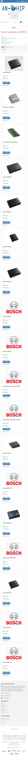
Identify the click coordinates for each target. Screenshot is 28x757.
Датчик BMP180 (7, 316)
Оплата (2, 703)
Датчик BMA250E (7, 488)
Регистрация (24, 1)
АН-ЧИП (13, 729)
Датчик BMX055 (7, 523)
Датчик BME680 (7, 351)
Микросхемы (3, 40)
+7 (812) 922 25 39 (14, 12)
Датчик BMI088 (7, 211)
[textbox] (8, 22)
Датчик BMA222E (7, 662)
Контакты (3, 708)
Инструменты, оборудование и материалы (9, 38)
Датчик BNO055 (7, 281)
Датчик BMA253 (7, 627)
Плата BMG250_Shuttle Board (10, 142)
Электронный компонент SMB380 (11, 386)
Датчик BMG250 (7, 592)
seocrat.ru (19, 747)
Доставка (3, 704)
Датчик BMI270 (7, 72)
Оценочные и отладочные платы (7, 42)
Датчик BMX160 (7, 246)
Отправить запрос (4, 706)
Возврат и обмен (4, 712)
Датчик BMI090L (7, 177)
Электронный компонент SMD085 (11, 419)
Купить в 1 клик (6, 85)
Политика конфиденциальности (14, 744)
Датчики (2, 36)
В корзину (6, 83)
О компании (3, 711)
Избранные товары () (5, 718)
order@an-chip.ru (15, 14)
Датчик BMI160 (7, 453)
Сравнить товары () (10, 46)
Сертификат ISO (4, 709)
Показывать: (4, 49)
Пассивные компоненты (5, 43)
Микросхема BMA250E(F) (9, 557)
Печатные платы (4, 39)
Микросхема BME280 (8, 107)
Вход (19, 1)
